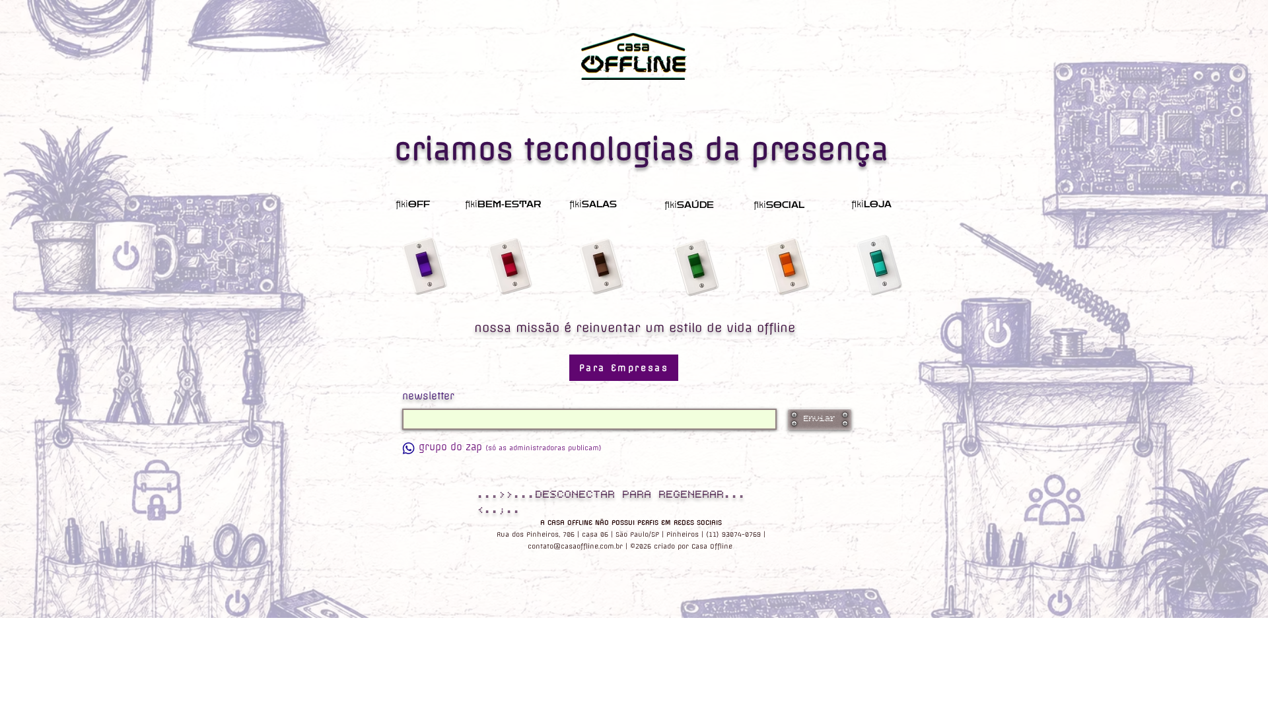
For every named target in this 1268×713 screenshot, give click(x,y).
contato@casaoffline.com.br (575, 546)
